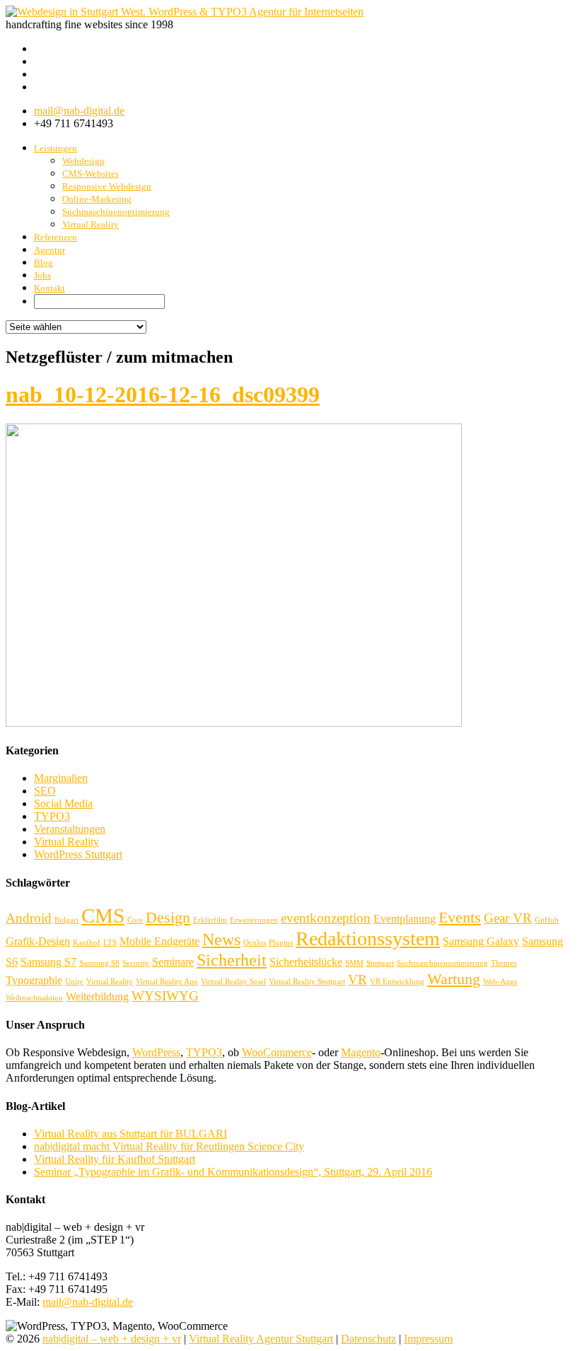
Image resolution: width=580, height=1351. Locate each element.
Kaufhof (86, 943)
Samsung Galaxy (481, 941)
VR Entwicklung (397, 982)
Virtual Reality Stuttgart (307, 982)
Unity (74, 982)
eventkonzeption (326, 918)
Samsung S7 (48, 962)
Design (168, 917)
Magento (361, 1052)
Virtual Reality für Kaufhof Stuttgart (114, 1159)
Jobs (42, 275)
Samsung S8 (99, 963)
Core (135, 920)
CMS (102, 915)
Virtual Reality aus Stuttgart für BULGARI (130, 1134)
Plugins (281, 943)
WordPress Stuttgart (78, 854)
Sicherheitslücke (305, 962)
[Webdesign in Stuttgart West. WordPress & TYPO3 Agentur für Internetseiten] (185, 12)
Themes (503, 963)
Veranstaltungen (69, 829)
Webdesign (83, 161)
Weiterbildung (97, 996)
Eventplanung (404, 919)
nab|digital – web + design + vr (111, 1339)
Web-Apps (500, 982)
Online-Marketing (97, 199)
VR (357, 979)
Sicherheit (232, 959)
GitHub (547, 920)
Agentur (49, 250)
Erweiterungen (254, 920)
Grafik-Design (38, 941)
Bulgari (66, 920)
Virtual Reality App (167, 982)
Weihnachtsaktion (34, 998)
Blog (43, 262)
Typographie (34, 980)
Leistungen (55, 148)
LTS (110, 943)
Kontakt (49, 288)
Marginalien (61, 778)
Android (29, 918)
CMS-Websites (90, 173)
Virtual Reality (90, 224)
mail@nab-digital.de (79, 111)
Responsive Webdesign (106, 186)
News (221, 939)
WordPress (156, 1052)
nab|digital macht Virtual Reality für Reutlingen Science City (169, 1146)
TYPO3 (52, 816)
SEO (45, 791)
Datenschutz (368, 1339)
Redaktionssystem (368, 938)
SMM (354, 963)
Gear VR (508, 918)
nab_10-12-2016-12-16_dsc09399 (163, 394)
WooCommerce (277, 1052)
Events (460, 917)
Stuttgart (380, 963)
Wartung (453, 979)
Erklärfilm (210, 920)
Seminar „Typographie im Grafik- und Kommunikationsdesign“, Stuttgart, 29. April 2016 (233, 1172)
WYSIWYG (165, 995)
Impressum (428, 1339)
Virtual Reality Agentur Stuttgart (261, 1339)
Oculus (254, 943)
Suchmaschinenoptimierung (116, 211)
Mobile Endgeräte (159, 941)
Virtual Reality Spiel (233, 982)
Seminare (173, 962)
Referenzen (55, 237)
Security (135, 963)
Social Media (63, 803)
